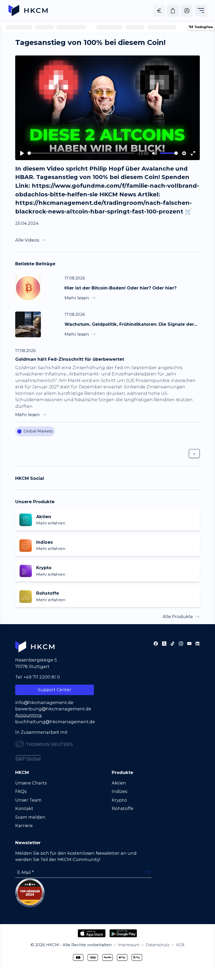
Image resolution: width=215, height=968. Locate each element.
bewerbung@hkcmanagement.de (53, 708)
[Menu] (201, 11)
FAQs (20, 791)
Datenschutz (158, 944)
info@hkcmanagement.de (44, 702)
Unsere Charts (31, 783)
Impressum (128, 944)
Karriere (24, 825)
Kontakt (24, 808)
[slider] (81, 153)
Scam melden (30, 817)
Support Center (54, 689)
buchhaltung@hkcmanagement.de (55, 721)
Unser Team (28, 800)
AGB (180, 944)
